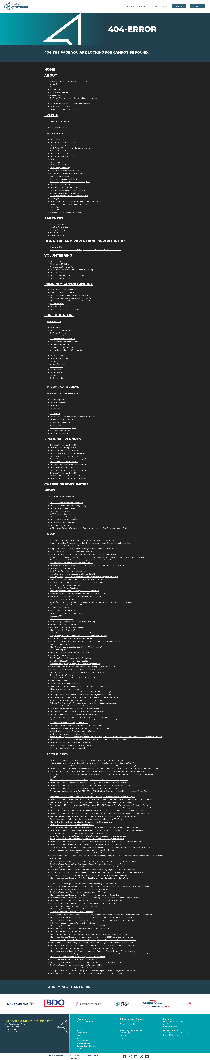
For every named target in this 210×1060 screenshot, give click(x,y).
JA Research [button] (82, 1041)
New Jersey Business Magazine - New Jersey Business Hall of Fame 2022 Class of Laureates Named (91, 937)
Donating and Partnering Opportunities (85, 241)
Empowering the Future (60, 655)
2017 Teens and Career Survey (62, 508)
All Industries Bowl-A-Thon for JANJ (65, 170)
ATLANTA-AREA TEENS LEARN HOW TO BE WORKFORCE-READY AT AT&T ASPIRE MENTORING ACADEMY (95, 827)
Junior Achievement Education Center (66, 109)
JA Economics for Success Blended (65, 342)
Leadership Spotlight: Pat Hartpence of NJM (68, 748)
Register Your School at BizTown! (63, 292)
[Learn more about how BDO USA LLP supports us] (54, 1003)
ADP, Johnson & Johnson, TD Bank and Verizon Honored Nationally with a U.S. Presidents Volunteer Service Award (97, 872)
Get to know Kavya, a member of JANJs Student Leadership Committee (80, 717)
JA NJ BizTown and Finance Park (64, 290)
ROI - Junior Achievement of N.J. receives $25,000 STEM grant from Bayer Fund (83, 903)
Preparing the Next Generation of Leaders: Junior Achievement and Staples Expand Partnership (90, 543)
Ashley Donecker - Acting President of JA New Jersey (72, 731)
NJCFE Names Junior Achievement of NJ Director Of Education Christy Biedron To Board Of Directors (92, 945)
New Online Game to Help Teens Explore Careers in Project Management (81, 822)
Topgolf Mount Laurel (59, 210)
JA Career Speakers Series (61, 330)
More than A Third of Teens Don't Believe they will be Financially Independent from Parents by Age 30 (92, 797)
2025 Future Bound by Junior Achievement (68, 571)
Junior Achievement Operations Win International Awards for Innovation (80, 794)
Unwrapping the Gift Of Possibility (64, 624)
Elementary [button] (125, 1033)
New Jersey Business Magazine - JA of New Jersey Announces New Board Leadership (86, 909)
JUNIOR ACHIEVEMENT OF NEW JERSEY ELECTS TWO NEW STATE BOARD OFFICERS (86, 760)
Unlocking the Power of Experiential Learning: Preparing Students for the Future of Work (87, 565)
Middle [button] (123, 1035)
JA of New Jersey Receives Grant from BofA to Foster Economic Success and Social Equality (88, 864)
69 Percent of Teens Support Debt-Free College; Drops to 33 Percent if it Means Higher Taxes (89, 780)
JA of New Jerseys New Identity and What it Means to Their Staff (76, 709)
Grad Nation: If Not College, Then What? (66, 585)
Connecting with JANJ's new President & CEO (69, 706)
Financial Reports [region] (170, 1027)
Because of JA (56, 616)
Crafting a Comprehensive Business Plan (67, 627)
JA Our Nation (56, 370)
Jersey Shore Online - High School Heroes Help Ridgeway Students (78, 881)
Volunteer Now (56, 261)
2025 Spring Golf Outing (60, 168)
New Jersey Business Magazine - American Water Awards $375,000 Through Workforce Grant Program (93, 920)
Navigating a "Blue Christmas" (62, 630)
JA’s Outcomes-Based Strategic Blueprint (67, 546)
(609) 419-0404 (11, 1032)
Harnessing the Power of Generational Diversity (69, 652)
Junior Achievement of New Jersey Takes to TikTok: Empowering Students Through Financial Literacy (92, 602)
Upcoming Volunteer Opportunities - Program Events (72, 301)
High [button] (122, 1038)
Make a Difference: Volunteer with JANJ (66, 605)
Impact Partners (57, 235)
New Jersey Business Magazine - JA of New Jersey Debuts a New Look (79, 929)
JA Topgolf (54, 199)
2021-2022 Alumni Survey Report (63, 522)
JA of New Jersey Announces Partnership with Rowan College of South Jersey (82, 850)
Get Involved (197, 6)
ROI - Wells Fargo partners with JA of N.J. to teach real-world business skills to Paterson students (90, 875)
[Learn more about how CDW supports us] (189, 1003)
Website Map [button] (93, 1055)
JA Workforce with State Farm (62, 568)
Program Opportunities (68, 284)
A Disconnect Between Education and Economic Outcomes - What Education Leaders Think (88, 528)
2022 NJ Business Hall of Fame (63, 142)
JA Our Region (56, 372)
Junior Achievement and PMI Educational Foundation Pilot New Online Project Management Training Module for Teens (100, 766)
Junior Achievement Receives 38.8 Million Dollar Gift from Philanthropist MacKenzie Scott (87, 788)
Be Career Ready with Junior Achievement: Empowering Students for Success (82, 667)
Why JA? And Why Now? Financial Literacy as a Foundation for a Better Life (81, 686)
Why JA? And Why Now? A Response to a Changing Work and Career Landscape (83, 703)
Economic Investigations (60, 430)
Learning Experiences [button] (131, 1030)
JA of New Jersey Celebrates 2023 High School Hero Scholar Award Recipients (83, 853)
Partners (53, 218)
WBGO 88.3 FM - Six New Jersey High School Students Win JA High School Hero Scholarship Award (91, 943)
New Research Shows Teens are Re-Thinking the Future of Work (77, 672)
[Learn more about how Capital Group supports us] (122, 1003)
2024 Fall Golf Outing (59, 154)
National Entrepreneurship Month (64, 689)
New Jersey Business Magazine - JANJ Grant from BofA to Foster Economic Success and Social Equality (93, 861)
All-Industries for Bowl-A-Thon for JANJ (66, 173)
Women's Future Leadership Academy (66, 213)
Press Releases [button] (83, 1043)
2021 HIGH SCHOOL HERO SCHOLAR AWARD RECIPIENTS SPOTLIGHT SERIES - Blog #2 (87, 697)
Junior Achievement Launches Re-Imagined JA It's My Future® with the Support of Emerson (88, 783)
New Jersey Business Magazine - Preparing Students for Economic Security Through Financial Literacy (92, 951)
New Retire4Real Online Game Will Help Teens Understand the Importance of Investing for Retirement (93, 816)
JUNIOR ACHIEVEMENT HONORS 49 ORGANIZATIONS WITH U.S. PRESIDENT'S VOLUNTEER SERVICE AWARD (96, 811)
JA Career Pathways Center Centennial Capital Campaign (74, 98)
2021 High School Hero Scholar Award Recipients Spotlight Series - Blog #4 (81, 692)
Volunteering (58, 255)
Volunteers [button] (82, 1019)
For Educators (59, 315)
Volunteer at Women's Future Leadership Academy (71, 270)
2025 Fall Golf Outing (59, 162)
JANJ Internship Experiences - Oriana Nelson (69, 734)
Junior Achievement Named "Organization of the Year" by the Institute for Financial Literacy (88, 836)
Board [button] (79, 1038)
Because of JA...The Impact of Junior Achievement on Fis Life (75, 596)
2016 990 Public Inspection (61, 467)
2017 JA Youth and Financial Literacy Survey (68, 506)
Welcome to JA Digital (59, 306)
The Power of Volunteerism (61, 619)
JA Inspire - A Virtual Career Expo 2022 (66, 187)
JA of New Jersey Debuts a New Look (66, 931)
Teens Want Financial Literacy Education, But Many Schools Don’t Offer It (80, 579)
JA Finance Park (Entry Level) (62, 344)
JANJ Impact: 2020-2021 (60, 106)
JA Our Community (58, 364)
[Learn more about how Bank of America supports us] (20, 1003)
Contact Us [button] (11, 1030)
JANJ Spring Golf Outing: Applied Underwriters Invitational (74, 201)
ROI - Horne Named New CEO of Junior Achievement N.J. (74, 959)
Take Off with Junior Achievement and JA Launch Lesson (74, 633)
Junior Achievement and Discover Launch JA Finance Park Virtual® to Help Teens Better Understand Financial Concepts (100, 799)
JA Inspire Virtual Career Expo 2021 (64, 193)
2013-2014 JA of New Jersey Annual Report (68, 479)
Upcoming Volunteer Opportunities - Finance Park (71, 298)
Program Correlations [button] (129, 1024)
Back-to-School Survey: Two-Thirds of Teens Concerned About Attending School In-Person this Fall (91, 802)
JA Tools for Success (58, 402)
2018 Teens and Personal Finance (64, 520)
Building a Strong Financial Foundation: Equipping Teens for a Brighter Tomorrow (84, 577)
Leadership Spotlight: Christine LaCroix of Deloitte (70, 745)
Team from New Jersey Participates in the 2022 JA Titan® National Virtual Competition (86, 968)
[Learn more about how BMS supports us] (88, 1003)
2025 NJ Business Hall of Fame (63, 165)
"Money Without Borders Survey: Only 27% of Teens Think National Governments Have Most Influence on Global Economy (101, 791)
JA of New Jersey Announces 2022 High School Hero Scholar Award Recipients (83, 948)
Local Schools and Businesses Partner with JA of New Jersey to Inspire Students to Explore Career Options (94, 898)
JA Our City (54, 361)
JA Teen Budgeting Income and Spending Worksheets (73, 417)
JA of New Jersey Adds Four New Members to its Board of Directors (78, 892)
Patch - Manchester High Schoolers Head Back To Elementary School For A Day (83, 884)
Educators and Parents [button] (132, 1019)
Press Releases (57, 754)
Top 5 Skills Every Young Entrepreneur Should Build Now (73, 574)
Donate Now (179, 6)
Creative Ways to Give (59, 227)
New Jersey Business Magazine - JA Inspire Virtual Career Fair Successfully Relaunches (86, 973)
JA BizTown (55, 327)
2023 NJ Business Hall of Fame (63, 151)
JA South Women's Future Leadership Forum (69, 196)
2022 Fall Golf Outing (59, 140)
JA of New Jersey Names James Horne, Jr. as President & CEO (76, 725)
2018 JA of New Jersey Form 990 (64, 456)
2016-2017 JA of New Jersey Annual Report (68, 465)
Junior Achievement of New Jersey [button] (178, 1033)
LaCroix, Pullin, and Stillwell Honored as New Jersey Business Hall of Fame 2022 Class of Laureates (90, 934)
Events (154, 6)
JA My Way (54, 101)
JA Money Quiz (56, 405)
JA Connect (55, 414)
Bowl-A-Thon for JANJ (59, 176)
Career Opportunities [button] (86, 1046)
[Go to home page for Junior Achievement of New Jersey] (16, 6)
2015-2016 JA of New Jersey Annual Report (68, 470)
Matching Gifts (56, 247)
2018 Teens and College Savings (63, 517)
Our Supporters (56, 232)
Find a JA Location (171, 1035)
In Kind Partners (57, 224)
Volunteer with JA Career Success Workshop (68, 275)
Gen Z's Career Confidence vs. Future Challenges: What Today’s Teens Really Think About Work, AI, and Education (97, 557)
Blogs (51, 534)
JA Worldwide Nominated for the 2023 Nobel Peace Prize (74, 678)
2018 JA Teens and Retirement (63, 511)
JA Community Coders (59, 336)
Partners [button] (167, 1019)
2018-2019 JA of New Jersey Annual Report (68, 453)
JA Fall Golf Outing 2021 (60, 184)
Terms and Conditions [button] (55, 1055)
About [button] (80, 1030)
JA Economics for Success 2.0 (62, 339)
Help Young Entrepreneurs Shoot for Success (69, 613)
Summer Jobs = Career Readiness (64, 588)
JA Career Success (58, 333)
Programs (142, 6)
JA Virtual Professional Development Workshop (70, 104)
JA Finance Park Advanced (61, 347)
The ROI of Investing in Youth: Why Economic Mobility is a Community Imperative (83, 554)
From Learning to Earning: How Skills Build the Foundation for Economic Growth (83, 540)
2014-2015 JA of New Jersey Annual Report (68, 476)
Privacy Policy (56, 90)
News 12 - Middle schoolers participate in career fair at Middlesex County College (83, 889)
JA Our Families (56, 367)
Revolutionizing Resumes (60, 650)
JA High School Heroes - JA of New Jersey (67, 350)
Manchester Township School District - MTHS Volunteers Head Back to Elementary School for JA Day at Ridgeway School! (100, 886)
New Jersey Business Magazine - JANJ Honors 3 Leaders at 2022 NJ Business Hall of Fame (87, 926)
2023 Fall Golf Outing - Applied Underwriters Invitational (73, 148)
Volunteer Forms (57, 272)
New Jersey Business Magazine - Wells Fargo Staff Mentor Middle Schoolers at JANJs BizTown (89, 878)
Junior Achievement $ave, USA (63, 428)
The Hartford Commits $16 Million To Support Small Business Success (78, 833)
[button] (133, 6)
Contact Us (55, 95)
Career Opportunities (66, 484)
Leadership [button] (82, 1033)
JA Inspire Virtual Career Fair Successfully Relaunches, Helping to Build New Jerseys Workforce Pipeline (93, 971)
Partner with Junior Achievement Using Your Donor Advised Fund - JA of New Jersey (85, 250)
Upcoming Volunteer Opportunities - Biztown (69, 295)
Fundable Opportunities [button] (174, 1021)
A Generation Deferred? (60, 608)
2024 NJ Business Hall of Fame (63, 156)
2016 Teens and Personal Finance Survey (67, 503)
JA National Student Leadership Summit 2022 (69, 723)
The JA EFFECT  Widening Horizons (65, 683)
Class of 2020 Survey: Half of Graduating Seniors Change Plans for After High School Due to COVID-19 (92, 763)
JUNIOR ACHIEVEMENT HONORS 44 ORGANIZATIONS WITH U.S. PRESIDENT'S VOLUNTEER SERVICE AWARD (96, 830)
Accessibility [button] (82, 1055)
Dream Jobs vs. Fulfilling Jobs (62, 610)
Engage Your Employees (60, 230)
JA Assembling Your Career (61, 419)
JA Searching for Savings (60, 422)
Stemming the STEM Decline (62, 599)
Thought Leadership (61, 496)
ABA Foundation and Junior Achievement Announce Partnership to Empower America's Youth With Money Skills (97, 771)
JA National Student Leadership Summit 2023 (69, 661)
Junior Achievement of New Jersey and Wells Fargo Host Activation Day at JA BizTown (86, 844)
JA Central (54, 84)
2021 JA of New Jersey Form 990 (64, 445)
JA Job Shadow (56, 355)
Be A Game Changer (58, 681)
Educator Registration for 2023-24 (64, 179)
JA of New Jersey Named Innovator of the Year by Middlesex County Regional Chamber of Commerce (92, 870)
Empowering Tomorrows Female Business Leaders (71, 638)
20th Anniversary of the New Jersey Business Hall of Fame (74, 714)
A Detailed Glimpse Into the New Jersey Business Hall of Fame (76, 700)
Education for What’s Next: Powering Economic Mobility (73, 551)
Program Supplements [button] (130, 1021)
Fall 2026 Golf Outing (59, 127)
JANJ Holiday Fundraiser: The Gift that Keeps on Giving (72, 622)
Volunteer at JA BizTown (60, 264)
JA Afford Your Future (59, 433)
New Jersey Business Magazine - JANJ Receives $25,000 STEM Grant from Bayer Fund (86, 900)
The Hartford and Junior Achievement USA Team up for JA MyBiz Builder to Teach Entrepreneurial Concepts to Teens (99, 805)
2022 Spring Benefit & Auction (62, 145)
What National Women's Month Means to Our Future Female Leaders (79, 728)
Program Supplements (62, 393)
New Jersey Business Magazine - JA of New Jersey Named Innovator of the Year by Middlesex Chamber (93, 867)
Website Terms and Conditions (63, 87)
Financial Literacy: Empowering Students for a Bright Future (75, 664)
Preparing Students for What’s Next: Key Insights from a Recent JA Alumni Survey (84, 549)
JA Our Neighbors (57, 400)
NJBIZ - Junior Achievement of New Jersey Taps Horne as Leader (77, 957)
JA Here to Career (57, 408)
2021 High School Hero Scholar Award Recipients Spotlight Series (77, 711)
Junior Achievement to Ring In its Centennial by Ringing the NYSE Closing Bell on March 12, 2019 (90, 785)
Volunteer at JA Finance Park (62, 267)
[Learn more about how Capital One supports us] (156, 1003)
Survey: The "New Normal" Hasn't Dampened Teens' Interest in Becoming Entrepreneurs (87, 839)
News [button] (79, 1049)
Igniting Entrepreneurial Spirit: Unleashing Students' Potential (75, 669)
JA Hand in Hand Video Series (62, 411)
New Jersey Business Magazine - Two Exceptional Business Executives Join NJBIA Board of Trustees (91, 917)
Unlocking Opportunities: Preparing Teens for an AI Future (74, 591)
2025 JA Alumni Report (60, 525)
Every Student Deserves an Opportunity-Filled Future (72, 81)
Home (120, 6)
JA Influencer (55, 425)
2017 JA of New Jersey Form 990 (64, 462)
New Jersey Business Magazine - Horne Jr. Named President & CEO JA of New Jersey (85, 962)
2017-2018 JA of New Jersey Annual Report (68, 459)
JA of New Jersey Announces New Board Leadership (72, 912)
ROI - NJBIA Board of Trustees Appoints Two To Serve (72, 923)
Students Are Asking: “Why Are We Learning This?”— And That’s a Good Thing (82, 560)
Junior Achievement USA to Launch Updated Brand (72, 825)
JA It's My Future (57, 353)
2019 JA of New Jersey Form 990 (64, 450)
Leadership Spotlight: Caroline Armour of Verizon (70, 742)
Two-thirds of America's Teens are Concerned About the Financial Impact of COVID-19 (86, 819)
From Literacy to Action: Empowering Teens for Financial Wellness (77, 594)
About (130, 6)
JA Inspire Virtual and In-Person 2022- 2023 (68, 190)
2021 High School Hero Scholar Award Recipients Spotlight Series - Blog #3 (81, 695)
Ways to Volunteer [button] (85, 1021)
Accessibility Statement (60, 92)
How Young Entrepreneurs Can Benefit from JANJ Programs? (76, 647)
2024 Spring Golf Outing (60, 159)
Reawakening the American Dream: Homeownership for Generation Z (79, 582)
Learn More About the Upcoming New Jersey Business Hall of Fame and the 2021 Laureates (88, 739)
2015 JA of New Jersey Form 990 (64, 473)
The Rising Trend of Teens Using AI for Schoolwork (71, 658)
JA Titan (53, 381)
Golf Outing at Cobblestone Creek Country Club (70, 182)
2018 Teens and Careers (60, 514)
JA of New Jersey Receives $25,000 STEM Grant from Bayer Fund (77, 906)
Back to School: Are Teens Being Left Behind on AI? (71, 563)
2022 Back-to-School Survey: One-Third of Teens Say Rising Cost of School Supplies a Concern (89, 720)
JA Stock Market (57, 378)
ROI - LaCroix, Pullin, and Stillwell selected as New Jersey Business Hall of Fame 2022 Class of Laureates (93, 940)
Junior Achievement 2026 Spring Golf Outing (68, 204)
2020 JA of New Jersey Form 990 (64, 448)
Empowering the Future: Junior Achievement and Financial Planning (78, 636)
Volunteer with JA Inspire (60, 278)
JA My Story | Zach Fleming (61, 675)
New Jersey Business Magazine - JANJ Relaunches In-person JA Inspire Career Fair (84, 895)
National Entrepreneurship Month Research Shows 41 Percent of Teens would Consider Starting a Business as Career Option (101, 808)
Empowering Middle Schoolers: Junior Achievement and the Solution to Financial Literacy (87, 641)
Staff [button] (79, 1035)
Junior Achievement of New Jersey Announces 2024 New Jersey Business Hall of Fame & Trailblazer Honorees (96, 842)
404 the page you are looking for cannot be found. (96, 52)
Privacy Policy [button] (70, 1055)
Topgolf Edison (56, 207)
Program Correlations (63, 386)
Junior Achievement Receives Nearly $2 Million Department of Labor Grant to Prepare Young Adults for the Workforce (99, 813)
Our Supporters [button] (170, 1024)
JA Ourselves (55, 375)
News (165, 6)
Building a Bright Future (60, 644)
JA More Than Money (59, 358)
